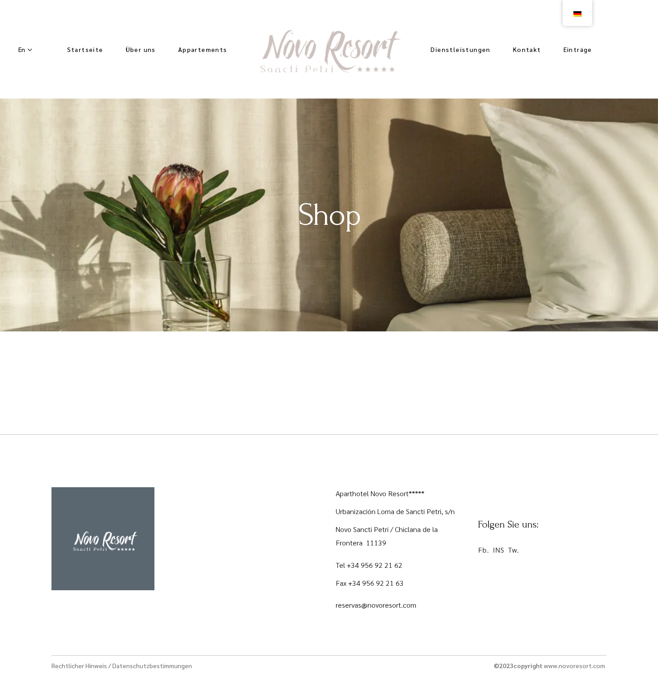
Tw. (513, 549)
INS (498, 549)
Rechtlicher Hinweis (79, 665)
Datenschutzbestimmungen (152, 665)
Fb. (483, 549)
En (21, 49)
